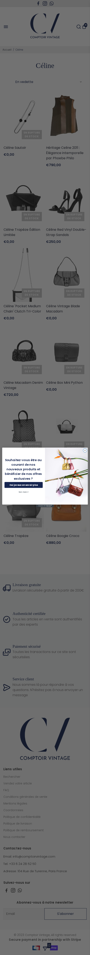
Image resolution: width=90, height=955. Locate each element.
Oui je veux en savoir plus (23, 485)
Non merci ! (24, 492)
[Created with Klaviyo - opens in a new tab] (45, 506)
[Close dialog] (85, 450)
